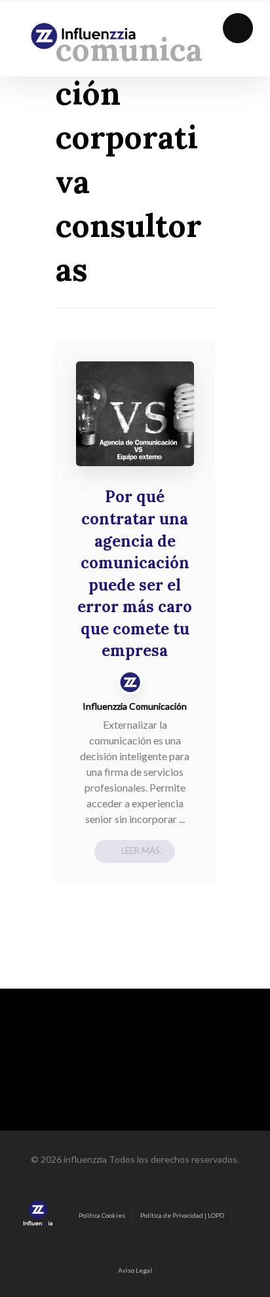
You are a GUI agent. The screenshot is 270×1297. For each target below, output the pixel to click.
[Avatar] (130, 681)
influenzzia (85, 1159)
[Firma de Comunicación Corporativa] (83, 36)
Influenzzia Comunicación (135, 706)
